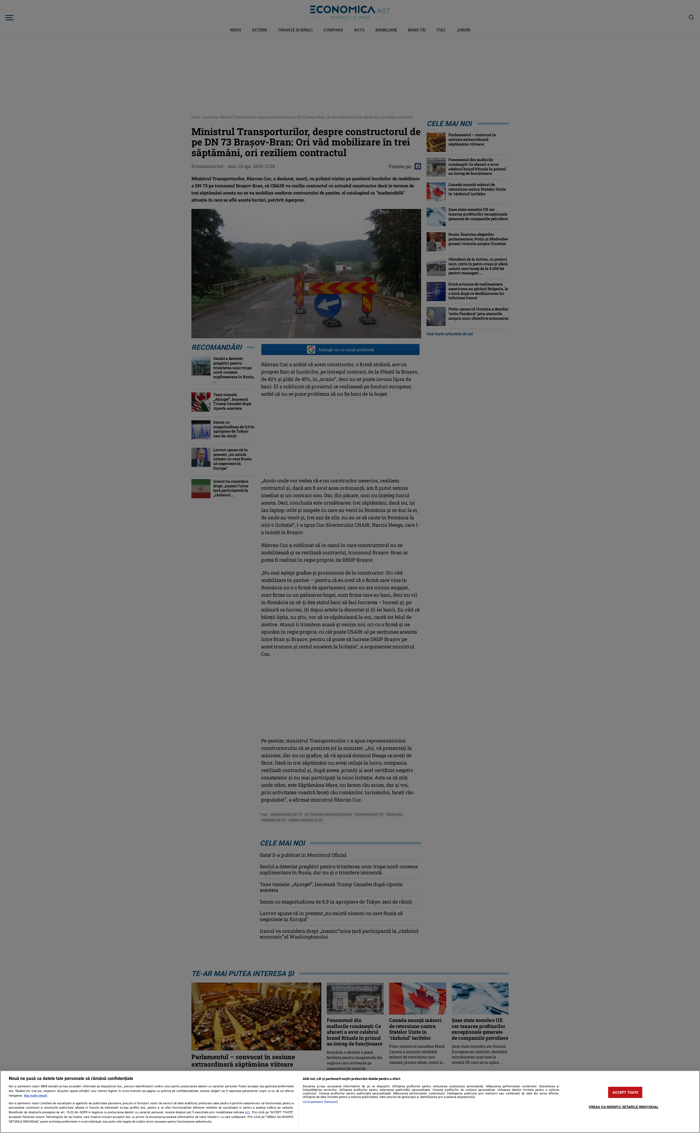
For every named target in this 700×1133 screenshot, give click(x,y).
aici (247, 1112)
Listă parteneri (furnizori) (320, 1102)
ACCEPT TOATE (625, 1092)
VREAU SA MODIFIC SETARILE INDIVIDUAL (624, 1107)
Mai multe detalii (35, 1095)
